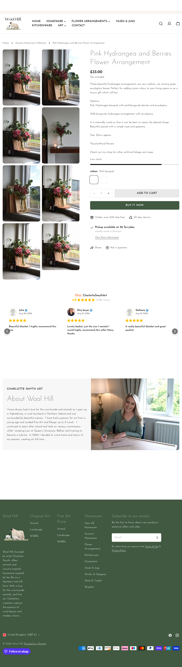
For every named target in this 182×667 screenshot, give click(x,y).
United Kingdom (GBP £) (22, 634)
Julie (21, 310)
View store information (107, 237)
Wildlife (34, 536)
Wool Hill (17, 644)
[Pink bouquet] (94, 179)
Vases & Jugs (92, 568)
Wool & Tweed (93, 580)
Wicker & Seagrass (95, 574)
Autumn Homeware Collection (30, 43)
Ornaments (91, 561)
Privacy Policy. (119, 550)
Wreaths (89, 587)
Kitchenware (91, 555)
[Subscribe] (157, 537)
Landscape (36, 529)
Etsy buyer (83, 310)
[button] (7, 331)
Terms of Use (151, 546)
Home (6, 43)
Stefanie (140, 310)
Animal (34, 523)
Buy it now (135, 205)
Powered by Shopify (35, 644)
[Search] (160, 23)
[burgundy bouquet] (104, 179)
